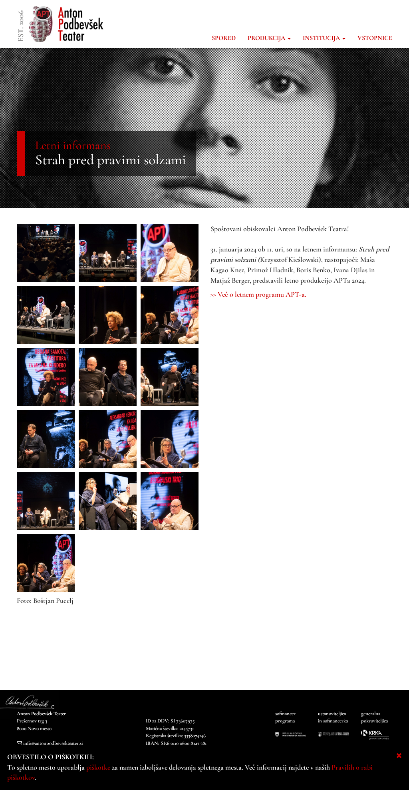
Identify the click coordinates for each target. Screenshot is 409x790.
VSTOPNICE (374, 38)
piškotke (98, 767)
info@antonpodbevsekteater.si (53, 743)
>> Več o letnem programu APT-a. (258, 294)
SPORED (224, 38)
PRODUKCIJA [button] (267, 38)
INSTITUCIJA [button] (322, 38)
